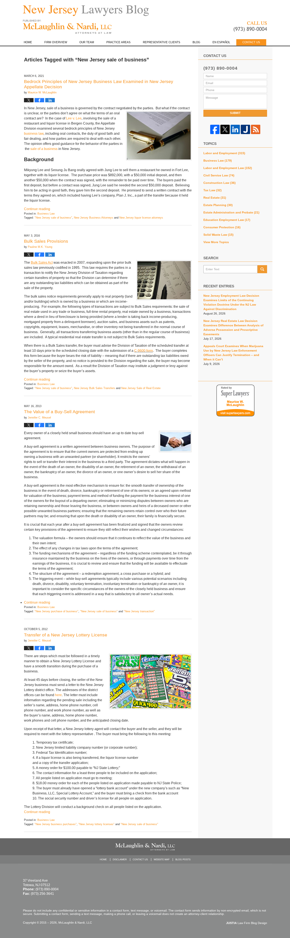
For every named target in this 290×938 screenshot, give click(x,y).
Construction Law (219, 182)
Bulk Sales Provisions (46, 241)
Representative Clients (161, 42)
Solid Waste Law (218, 234)
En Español (221, 42)
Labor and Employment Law (227, 168)
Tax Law (212, 190)
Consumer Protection (222, 227)
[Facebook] (215, 129)
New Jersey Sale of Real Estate (140, 388)
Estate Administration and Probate (231, 212)
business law (34, 133)
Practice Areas (118, 42)
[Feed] (256, 129)
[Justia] (245, 129)
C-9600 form (143, 350)
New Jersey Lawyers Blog (67, 27)
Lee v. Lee (74, 118)
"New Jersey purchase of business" (56, 611)
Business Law (46, 213)
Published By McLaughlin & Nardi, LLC (250, 26)
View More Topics (216, 242)
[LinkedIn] (235, 129)
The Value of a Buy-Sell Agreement (59, 411)
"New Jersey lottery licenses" (96, 824)
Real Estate (214, 197)
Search (262, 269)
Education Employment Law (226, 220)
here (58, 695)
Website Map (161, 859)
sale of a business (44, 149)
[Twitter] (225, 129)
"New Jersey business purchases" (56, 824)
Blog (196, 42)
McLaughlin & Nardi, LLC (75, 922)
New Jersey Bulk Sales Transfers (94, 388)
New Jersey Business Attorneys (93, 217)
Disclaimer (120, 859)
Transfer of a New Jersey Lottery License (65, 634)
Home (28, 42)
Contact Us (251, 42)
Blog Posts (182, 859)
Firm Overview (55, 42)
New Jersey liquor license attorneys (141, 217)
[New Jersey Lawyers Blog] (86, 10)
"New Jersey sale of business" (53, 217)
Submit (235, 113)
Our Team (86, 42)
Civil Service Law (218, 175)
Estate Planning (218, 205)
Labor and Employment (224, 153)
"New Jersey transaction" (139, 611)
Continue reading (37, 209)
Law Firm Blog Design (246, 923)
